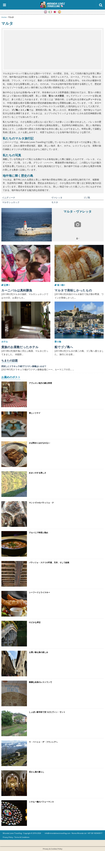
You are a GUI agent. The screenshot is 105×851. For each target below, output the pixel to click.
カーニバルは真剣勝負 (16, 290)
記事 (6, 284)
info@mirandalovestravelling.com (57, 833)
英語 (45, 12)
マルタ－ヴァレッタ (78, 211)
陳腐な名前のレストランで (40, 682)
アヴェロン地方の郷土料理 (40, 383)
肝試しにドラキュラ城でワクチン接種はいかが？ (23, 366)
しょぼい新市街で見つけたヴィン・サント (47, 712)
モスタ (54, 202)
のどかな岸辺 (34, 622)
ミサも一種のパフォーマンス (41, 801)
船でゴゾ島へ (64, 347)
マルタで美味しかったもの (73, 290)
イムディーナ (8, 197)
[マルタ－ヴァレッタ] (26, 224)
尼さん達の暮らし (36, 771)
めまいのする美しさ (37, 472)
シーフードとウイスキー (39, 592)
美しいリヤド (34, 413)
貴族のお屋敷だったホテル (20, 347)
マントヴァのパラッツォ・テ (41, 502)
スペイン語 (59, 12)
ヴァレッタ (56, 197)
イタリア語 (50, 12)
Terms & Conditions (21, 837)
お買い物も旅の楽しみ (38, 652)
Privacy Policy (8, 837)
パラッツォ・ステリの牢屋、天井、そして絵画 (49, 562)
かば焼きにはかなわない (39, 442)
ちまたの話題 (9, 360)
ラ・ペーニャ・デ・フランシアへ (43, 742)
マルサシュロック (11, 202)
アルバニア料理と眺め (38, 532)
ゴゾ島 (87, 197)
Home (3, 17)
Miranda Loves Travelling (12, 833)
